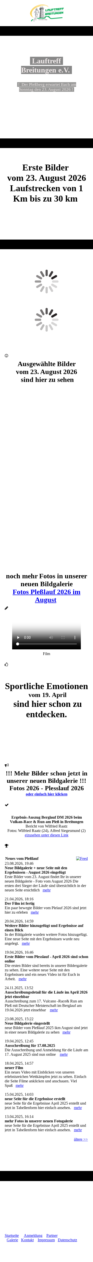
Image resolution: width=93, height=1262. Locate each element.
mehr (47, 890)
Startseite (12, 1235)
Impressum (46, 1240)
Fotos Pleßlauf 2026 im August (46, 595)
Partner (52, 1235)
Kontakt (27, 1240)
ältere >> (81, 1139)
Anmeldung (33, 1235)
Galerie (12, 1240)
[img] (46, 13)
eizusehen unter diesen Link (46, 835)
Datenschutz (67, 1240)
